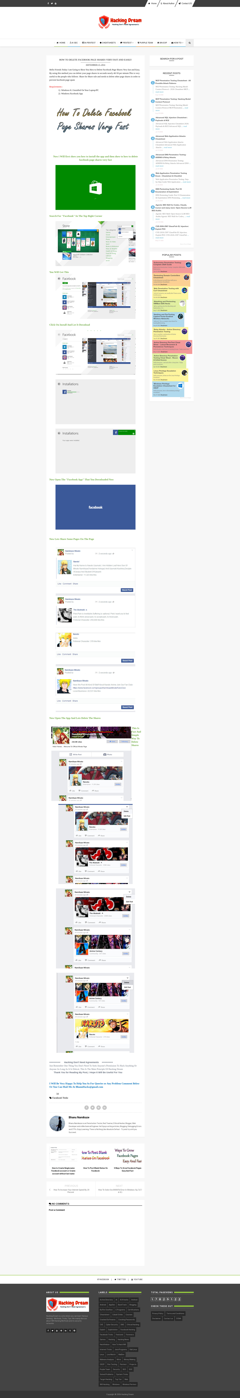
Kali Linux (133, 1349)
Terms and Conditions (175, 1313)
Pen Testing (112, 1364)
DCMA (178, 1318)
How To (177, 43)
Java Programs (121, 1349)
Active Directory (106, 1300)
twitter (121, 1279)
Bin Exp (163, 43)
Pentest (127, 43)
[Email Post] (57, 1093)
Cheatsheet (105, 1315)
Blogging (133, 1305)
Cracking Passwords (126, 1320)
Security (116, 1369)
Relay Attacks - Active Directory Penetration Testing (167, 330)
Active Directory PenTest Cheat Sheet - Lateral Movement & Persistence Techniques (167, 344)
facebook (104, 1279)
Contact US (186, 3)
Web (126, 1379)
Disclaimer (156, 1318)
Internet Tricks (106, 1349)
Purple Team (146, 43)
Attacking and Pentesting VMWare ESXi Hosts (165, 302)
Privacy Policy (157, 1313)
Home (154, 3)
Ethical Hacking (133, 1325)
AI (116, 1300)
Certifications (133, 1310)
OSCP (102, 1364)
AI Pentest (90, 43)
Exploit (102, 1330)
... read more (167, 147)
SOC (130, 1369)
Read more (164, 271)
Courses (129, 1315)
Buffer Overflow (106, 1310)
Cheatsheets (109, 43)
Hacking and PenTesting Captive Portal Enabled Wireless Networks (164, 316)
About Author (168, 3)
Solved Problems (106, 1374)
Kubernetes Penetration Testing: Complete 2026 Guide (168, 264)
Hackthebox (105, 1344)
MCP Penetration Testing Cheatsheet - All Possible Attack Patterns (173, 82)
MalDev (121, 1354)
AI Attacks (124, 1300)
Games (103, 1339)
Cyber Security (112, 1325)
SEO (124, 1369)
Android (103, 1305)
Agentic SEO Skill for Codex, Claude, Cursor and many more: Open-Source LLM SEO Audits (171, 208)
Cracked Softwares (108, 1320)
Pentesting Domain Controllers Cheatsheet (167, 276)
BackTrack (122, 1305)
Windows (116, 1384)
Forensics (130, 1335)
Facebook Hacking (127, 1330)
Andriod (134, 1300)
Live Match (111, 1354)
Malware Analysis (107, 1359)
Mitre (119, 1359)
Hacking (111, 1339)
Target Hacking (106, 1379)
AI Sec (74, 43)
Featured (119, 1335)
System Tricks (122, 1374)
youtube (138, 1279)
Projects (133, 1364)
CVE (101, 1325)
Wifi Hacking (105, 1384)
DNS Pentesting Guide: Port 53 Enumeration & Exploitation (168, 190)
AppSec (112, 1305)
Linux (102, 1354)
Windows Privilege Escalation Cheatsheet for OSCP (165, 386)
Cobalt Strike (117, 1315)
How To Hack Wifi (119, 1344)
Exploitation (113, 1330)
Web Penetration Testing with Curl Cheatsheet (166, 289)
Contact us (168, 1318)
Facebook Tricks (60, 1098)
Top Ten (118, 1379)
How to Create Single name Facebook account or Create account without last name (63, 1171)
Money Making (129, 1359)
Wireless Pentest (129, 1384)
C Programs (120, 1310)
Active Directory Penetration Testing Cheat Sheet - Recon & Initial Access (166, 358)
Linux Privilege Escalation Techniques (165, 372)
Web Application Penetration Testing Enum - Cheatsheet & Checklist (171, 174)
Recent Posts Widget (185, 244)
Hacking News (123, 1339)
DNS (122, 1325)
